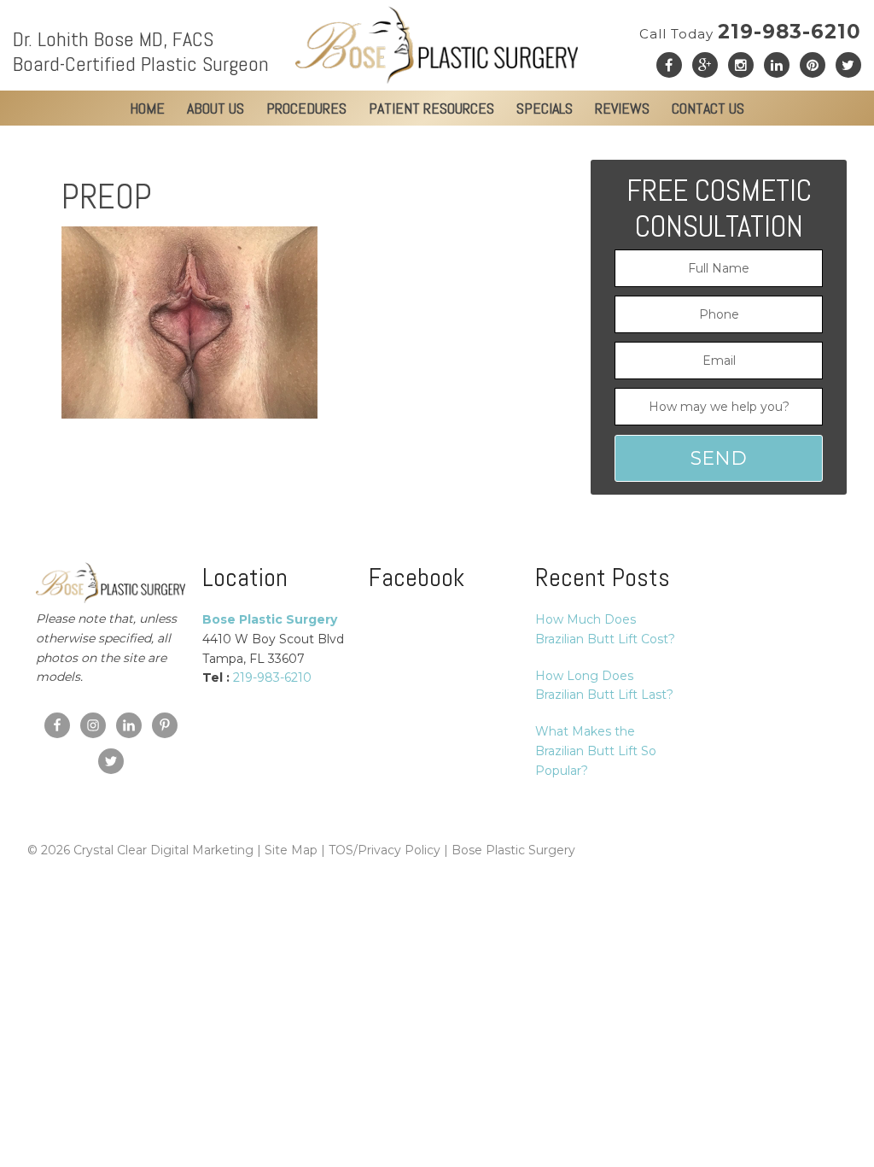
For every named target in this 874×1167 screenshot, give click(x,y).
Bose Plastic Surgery (513, 850)
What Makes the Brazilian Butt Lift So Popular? (595, 751)
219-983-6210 (750, 32)
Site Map (291, 850)
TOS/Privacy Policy (384, 850)
